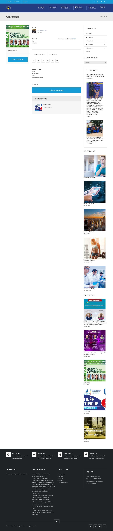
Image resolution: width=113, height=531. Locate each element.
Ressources (92, 7)
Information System (89, 203)
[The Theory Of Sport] (95, 248)
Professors (61, 480)
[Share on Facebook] (33, 61)
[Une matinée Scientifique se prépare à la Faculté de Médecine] (95, 341)
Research (61, 476)
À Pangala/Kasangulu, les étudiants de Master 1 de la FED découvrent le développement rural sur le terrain (95, 139)
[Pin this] (48, 61)
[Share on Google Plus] (43, 61)
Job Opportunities (63, 482)
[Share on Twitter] (38, 61)
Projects (61, 478)
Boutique (25, 1)
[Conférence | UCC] (8, 8)
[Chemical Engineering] (95, 166)
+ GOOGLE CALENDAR (39, 54)
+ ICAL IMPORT (53, 54)
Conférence (17, 1)
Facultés (65, 7)
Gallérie (9, 1)
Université (53, 7)
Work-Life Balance (89, 232)
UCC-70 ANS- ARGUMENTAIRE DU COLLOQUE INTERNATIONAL (95, 75)
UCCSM (102, 7)
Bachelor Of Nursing (89, 288)
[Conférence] (95, 371)
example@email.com (37, 77)
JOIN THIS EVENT (18, 59)
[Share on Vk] (52, 61)
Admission (79, 7)
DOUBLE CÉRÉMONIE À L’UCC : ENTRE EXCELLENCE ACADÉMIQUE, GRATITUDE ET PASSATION (43, 512)
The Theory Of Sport (89, 260)
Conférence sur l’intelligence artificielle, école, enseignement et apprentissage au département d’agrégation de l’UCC (95, 323)
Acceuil (41, 7)
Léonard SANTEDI (42, 30)
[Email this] (57, 61)
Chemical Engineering (90, 177)
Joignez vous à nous (56, 90)
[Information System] (95, 192)
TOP (57, 521)
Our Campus (62, 474)
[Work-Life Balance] (95, 220)
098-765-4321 (35, 73)
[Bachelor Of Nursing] (95, 277)
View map (73, 38)
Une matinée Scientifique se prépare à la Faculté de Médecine (95, 353)
